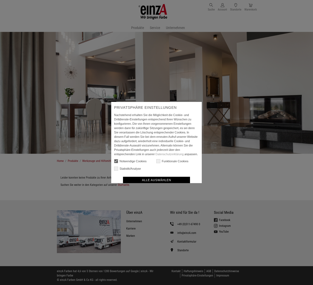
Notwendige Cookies (133, 161)
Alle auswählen (156, 180)
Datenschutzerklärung (169, 154)
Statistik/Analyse (130, 168)
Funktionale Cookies (175, 161)
